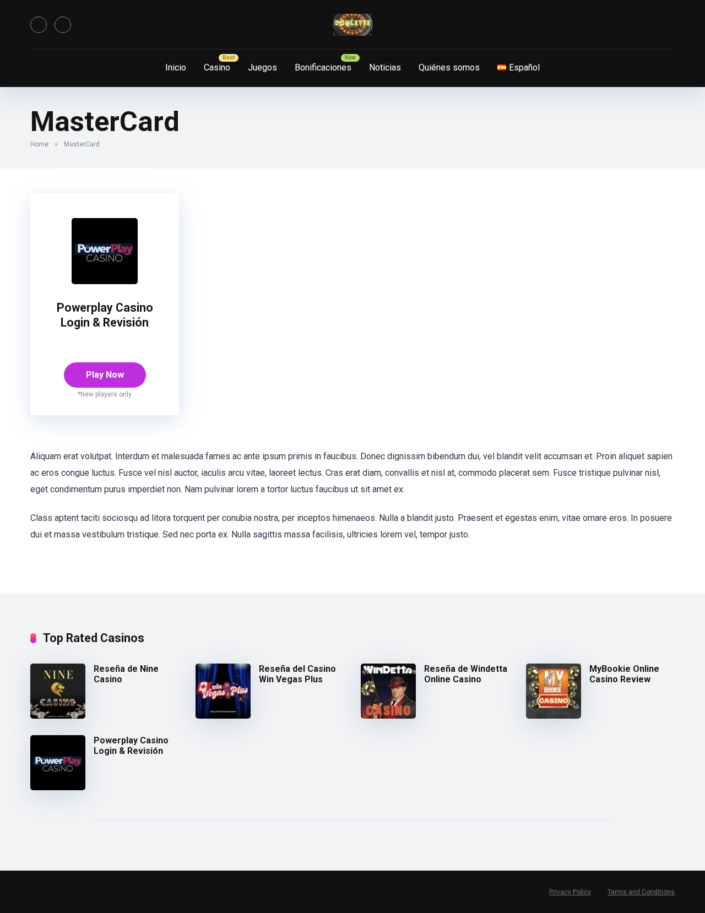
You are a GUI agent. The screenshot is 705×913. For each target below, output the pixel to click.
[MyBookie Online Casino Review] (553, 715)
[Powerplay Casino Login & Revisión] (105, 281)
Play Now (105, 374)
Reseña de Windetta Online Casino (465, 674)
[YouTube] (38, 25)
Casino (217, 67)
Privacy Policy (570, 892)
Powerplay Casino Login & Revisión (105, 315)
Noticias (385, 67)
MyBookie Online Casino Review (624, 674)
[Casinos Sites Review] (352, 25)
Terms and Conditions (641, 892)
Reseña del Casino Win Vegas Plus (297, 674)
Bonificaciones (323, 67)
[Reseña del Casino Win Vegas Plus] (223, 715)
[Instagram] (63, 25)
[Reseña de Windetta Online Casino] (388, 715)
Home (39, 144)
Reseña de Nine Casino (126, 674)
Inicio (175, 67)
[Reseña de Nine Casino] (57, 715)
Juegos (262, 67)
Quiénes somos (449, 67)
